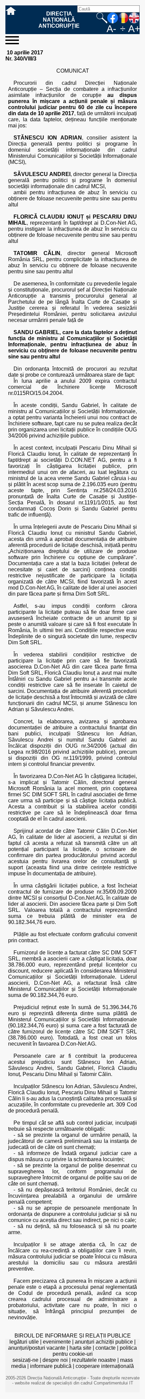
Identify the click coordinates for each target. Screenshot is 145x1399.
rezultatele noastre (94, 1360)
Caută (101, 18)
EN (134, 18)
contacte (105, 1348)
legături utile (24, 1342)
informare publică (50, 1366)
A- (111, 28)
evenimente (57, 1342)
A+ (134, 28)
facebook (112, 18)
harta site (80, 1348)
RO (123, 18)
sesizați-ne (25, 1360)
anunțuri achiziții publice (104, 1342)
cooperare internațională (105, 1366)
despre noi (55, 1360)
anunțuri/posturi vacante (36, 1348)
